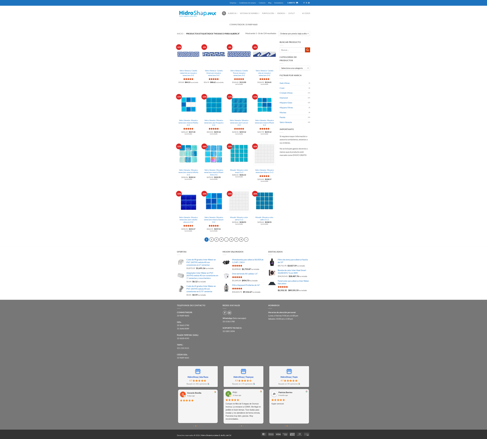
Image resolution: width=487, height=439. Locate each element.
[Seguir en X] (306, 3)
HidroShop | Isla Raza (198, 377)
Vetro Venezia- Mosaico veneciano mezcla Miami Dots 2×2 (213, 172)
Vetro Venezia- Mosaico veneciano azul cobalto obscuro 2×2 (188, 219)
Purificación (268, 13)
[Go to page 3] (199, 425)
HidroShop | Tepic (289, 377)
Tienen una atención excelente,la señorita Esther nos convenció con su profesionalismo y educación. (288, 407)
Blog (269, 3)
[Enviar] (307, 49)
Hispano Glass (286, 102)
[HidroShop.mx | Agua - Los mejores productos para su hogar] (197, 13)
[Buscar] (224, 13)
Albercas (232, 13)
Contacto (262, 3)
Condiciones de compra (247, 3)
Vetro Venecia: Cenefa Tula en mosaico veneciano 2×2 (239, 72)
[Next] (246, 239)
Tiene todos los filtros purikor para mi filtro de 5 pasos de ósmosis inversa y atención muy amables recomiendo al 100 (243, 407)
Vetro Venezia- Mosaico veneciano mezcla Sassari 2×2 (214, 219)
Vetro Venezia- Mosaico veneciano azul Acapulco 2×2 (213, 122)
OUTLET (291, 13)
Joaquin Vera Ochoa (242, 392)
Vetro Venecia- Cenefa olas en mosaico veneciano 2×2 (264, 72)
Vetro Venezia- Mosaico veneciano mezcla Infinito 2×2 (188, 172)
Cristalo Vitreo (286, 93)
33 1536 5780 (229, 321)
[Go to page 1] (195, 425)
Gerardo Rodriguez (195, 393)
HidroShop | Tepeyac (243, 377)
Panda (282, 117)
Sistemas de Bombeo (249, 13)
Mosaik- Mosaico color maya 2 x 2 (239, 171)
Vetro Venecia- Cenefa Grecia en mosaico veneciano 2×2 (214, 72)
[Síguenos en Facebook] (304, 3)
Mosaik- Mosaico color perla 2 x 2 (239, 218)
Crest (282, 88)
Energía (281, 13)
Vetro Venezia (286, 122)
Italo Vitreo (285, 83)
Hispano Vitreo (286, 107)
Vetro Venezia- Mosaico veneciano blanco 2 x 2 (264, 171)
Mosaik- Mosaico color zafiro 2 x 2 (264, 218)
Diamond (284, 97)
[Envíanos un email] (309, 3)
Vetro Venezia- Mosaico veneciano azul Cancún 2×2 (239, 122)
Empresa (233, 3)
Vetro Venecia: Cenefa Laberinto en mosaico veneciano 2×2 (188, 72)
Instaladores (278, 3)
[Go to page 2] (197, 425)
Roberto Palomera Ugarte (290, 392)
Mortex (283, 112)
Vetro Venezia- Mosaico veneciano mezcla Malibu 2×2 (188, 122)
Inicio (180, 33)
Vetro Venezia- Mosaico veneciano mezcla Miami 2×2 (264, 122)
